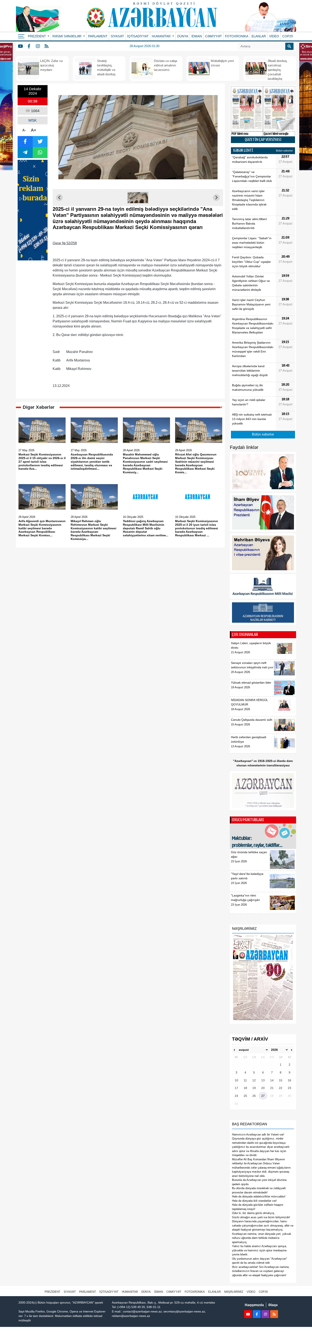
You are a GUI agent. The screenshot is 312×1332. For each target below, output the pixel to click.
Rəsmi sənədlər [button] (67, 36)
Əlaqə (273, 1305)
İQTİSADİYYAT (138, 36)
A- (24, 130)
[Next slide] (216, 197)
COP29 (287, 36)
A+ (33, 130)
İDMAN (196, 36)
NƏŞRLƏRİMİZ (233, 1291)
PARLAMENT (97, 36)
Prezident (52, 1291)
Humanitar (130, 1291)
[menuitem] (138, 197)
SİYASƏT (117, 36)
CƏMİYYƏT (213, 36)
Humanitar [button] (161, 36)
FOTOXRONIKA (236, 36)
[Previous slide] (59, 197)
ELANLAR (259, 36)
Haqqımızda (254, 1305)
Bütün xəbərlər (284, 150)
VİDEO (274, 36)
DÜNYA (182, 36)
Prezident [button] (37, 36)
